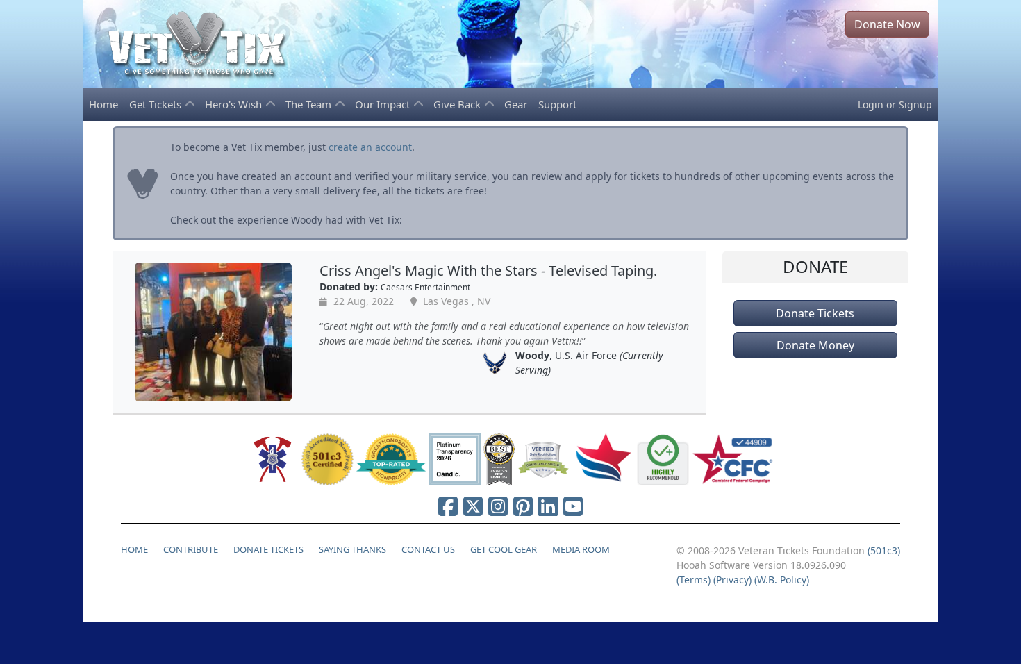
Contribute (190, 549)
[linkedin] (548, 506)
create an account (370, 146)
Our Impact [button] (384, 104)
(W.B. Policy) (781, 579)
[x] (473, 506)
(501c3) (884, 550)
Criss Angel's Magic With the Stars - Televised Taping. (488, 270)
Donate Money (815, 345)
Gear (515, 104)
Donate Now (887, 24)
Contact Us (428, 549)
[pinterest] (523, 506)
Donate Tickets (815, 313)
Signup (915, 104)
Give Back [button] (458, 104)
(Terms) (693, 579)
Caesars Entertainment (425, 286)
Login (870, 104)
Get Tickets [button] (156, 104)
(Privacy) (732, 579)
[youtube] (573, 506)
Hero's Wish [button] (235, 104)
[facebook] (448, 506)
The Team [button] (309, 104)
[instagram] (498, 506)
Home (103, 104)
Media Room (581, 549)
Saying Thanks (352, 549)
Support (557, 104)
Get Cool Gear (503, 549)
